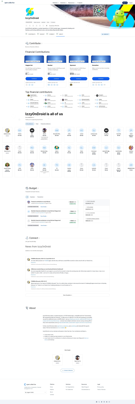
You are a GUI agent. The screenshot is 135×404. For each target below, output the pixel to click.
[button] (31, 34)
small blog (74, 326)
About (51, 392)
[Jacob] (29, 85)
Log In (130, 2)
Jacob (37, 212)
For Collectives (69, 389)
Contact (52, 394)
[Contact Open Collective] (109, 402)
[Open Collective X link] (99, 402)
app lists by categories (62, 326)
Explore (52, 389)
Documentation (85, 389)
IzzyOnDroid (42, 203)
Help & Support (85, 387)
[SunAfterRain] (57, 85)
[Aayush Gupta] (71, 85)
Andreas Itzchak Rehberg (51, 264)
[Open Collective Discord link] (107, 402)
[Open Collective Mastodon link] (102, 402)
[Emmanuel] (54, 85)
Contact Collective (68, 370)
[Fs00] (99, 85)
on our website (61, 327)
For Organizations (70, 387)
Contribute (34, 78)
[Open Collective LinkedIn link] (97, 402)
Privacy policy (100, 387)
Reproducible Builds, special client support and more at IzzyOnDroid (75, 322)
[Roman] (102, 85)
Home (51, 387)
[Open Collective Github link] (104, 402)
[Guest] (27, 85)
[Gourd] (32, 85)
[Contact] (26, 26)
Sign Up (125, 2)
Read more (33, 262)
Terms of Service (101, 389)
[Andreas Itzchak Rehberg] (28, 259)
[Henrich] (52, 85)
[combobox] (35, 392)
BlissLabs (57, 25)
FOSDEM (46, 260)
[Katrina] (93, 85)
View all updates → (67, 295)
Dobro (37, 203)
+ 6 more (53, 22)
